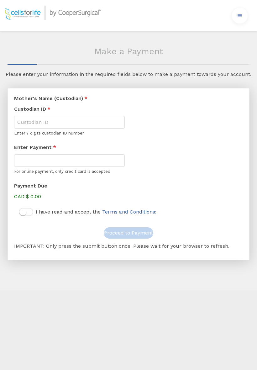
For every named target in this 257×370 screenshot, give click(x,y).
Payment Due (30, 186)
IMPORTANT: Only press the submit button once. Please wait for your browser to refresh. (121, 246)
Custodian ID (32, 109)
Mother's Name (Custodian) (50, 98)
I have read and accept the (96, 212)
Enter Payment (35, 147)
